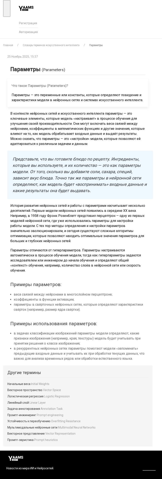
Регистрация (28, 23)
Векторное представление (41, 433)
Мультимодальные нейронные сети (51, 427)
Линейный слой (26, 402)
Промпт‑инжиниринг (35, 415)
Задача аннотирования (35, 408)
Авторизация (28, 32)
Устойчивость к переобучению (44, 421)
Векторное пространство (34, 390)
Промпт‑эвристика (32, 440)
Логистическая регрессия (38, 396)
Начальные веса (28, 384)
